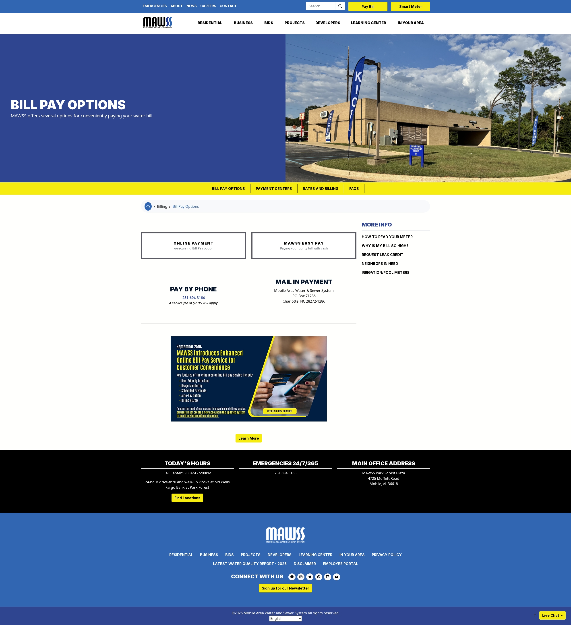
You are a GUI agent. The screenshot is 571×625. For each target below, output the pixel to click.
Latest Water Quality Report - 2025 (250, 563)
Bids (268, 23)
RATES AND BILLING (320, 188)
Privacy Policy (387, 554)
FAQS (354, 188)
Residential (210, 23)
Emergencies (155, 6)
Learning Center (368, 23)
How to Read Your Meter (387, 237)
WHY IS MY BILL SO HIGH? (385, 245)
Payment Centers (274, 188)
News (191, 6)
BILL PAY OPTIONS (228, 188)
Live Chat (551, 615)
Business (243, 23)
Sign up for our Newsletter (285, 588)
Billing (162, 206)
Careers (208, 6)
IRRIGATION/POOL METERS (386, 272)
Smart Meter (410, 6)
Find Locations (187, 498)
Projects (295, 23)
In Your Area (411, 23)
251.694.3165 (285, 473)
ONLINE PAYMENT (194, 243)
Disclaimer (305, 563)
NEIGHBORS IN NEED (380, 263)
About (176, 6)
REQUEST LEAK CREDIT (382, 254)
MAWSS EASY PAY (304, 243)
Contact (228, 6)
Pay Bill (368, 6)
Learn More (248, 438)
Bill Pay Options (186, 206)
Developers (327, 23)
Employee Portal (340, 563)
